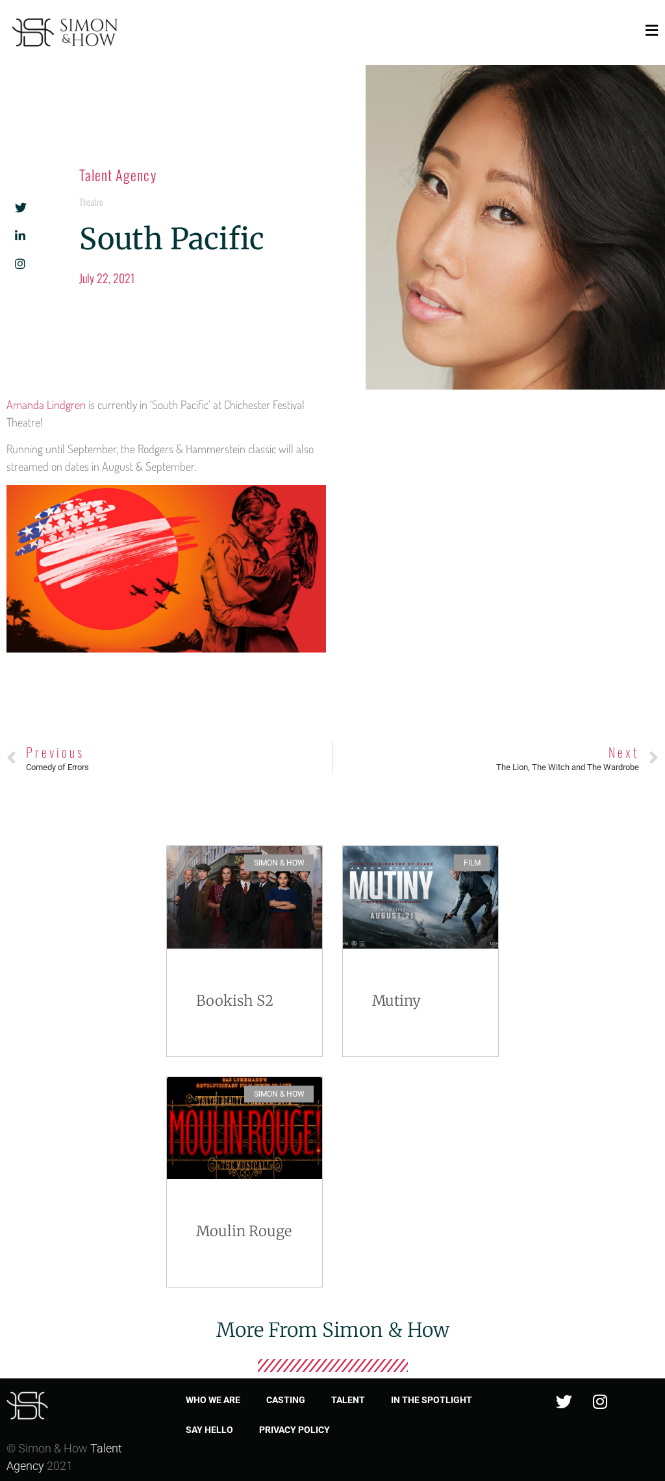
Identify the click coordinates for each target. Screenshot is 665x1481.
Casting (285, 1400)
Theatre (91, 201)
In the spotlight (431, 1400)
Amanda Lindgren (46, 404)
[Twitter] (564, 1401)
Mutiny (396, 1000)
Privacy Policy (294, 1430)
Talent (348, 1400)
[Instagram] (600, 1401)
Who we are (213, 1400)
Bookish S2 (234, 1000)
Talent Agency (117, 174)
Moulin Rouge (244, 1231)
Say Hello (209, 1430)
